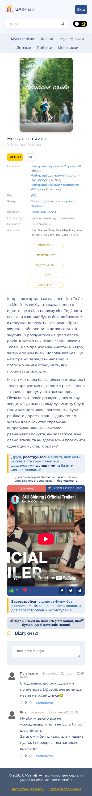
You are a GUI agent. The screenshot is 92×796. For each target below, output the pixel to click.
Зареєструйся (23, 601)
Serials (24, 9)
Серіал (36, 201)
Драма (48, 201)
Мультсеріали (23, 39)
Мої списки (68, 47)
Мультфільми (72, 39)
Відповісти (44, 703)
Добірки (44, 47)
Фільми (47, 39)
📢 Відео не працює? (65, 488)
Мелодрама (64, 201)
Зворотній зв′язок (27, 789)
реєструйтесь (35, 457)
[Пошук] (62, 23)
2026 (34, 195)
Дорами (23, 47)
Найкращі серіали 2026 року (53, 166)
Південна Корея (44, 212)
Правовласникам (65, 789)
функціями (45, 465)
